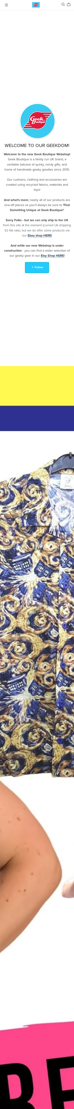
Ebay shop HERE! (40, 235)
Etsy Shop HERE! (53, 256)
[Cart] (70, 4)
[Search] (63, 4)
